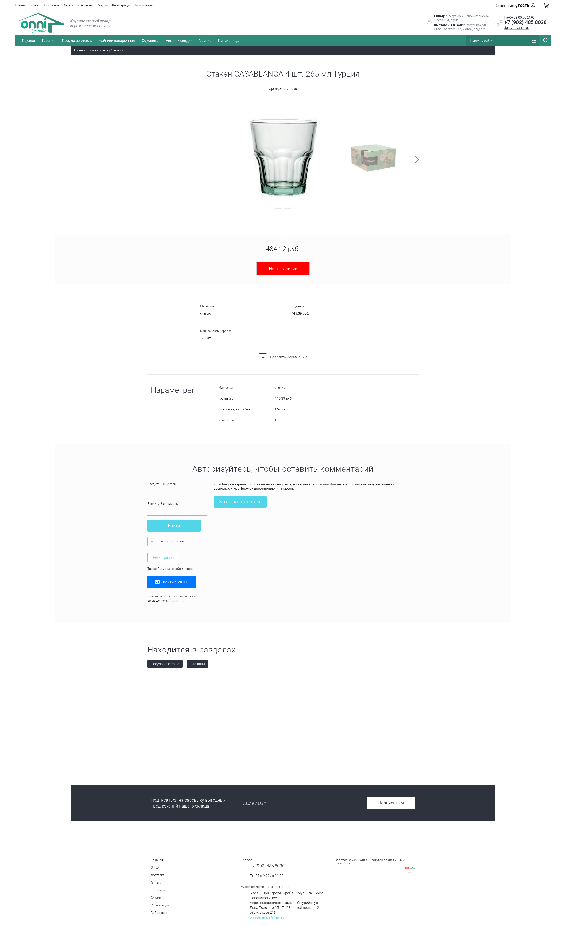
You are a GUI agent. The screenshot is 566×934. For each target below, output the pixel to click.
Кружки (28, 40)
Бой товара (144, 5)
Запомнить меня (171, 541)
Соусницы (150, 40)
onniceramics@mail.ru (267, 917)
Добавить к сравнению (288, 357)
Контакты (85, 5)
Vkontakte (171, 582)
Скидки (102, 5)
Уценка (205, 40)
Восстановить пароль (240, 502)
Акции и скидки (179, 40)
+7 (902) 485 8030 (525, 22)
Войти (174, 525)
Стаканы (115, 50)
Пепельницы (229, 40)
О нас (35, 5)
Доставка (51, 5)
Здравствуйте (512, 6)
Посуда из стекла (77, 40)
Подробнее (176, 600)
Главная (21, 5)
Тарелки (48, 40)
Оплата (68, 5)
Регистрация (121, 5)
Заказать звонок (516, 27)
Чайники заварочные (117, 40)
